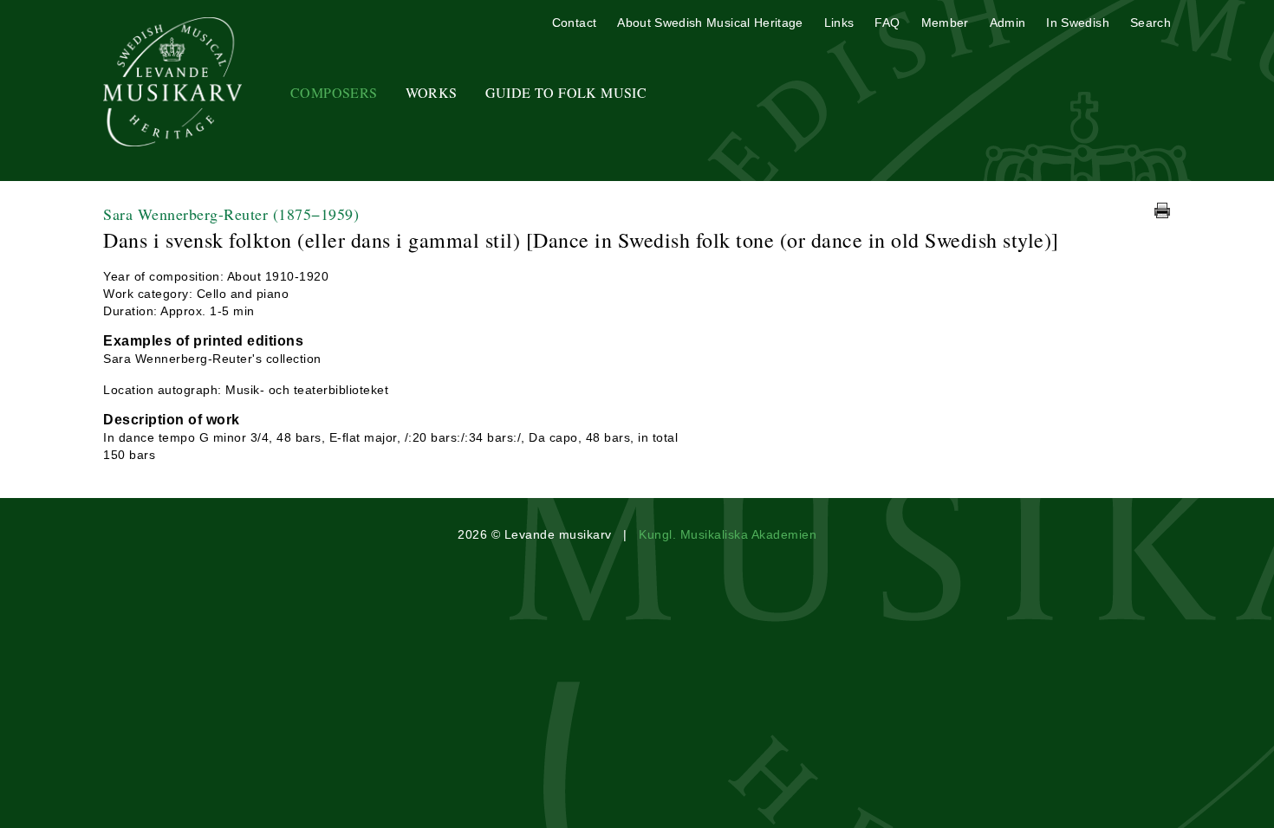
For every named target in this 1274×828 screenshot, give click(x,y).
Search (1150, 22)
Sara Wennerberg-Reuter (231, 214)
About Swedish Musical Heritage (710, 22)
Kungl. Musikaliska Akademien (727, 534)
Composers (334, 92)
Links (839, 22)
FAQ (887, 22)
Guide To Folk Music (566, 92)
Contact (574, 22)
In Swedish (1077, 22)
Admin (1008, 22)
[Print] (1162, 210)
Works (432, 92)
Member (945, 22)
